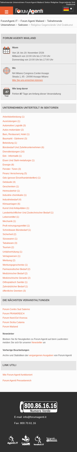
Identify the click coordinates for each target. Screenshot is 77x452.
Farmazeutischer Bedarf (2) (16, 269)
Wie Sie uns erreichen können (27, 80)
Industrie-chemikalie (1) (15, 195)
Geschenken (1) (11, 186)
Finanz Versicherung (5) (15, 173)
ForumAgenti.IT (9, 21)
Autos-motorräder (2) (13, 130)
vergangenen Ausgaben (41, 355)
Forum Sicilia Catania (13, 322)
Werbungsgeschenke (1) (15, 265)
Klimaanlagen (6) (11, 204)
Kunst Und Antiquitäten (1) (16, 208)
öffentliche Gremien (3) (14, 291)
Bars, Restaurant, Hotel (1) (16, 134)
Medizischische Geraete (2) (16, 278)
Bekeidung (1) (10, 143)
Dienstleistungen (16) (13, 152)
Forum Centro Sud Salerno (16, 309)
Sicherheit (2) (9, 234)
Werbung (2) (9, 260)
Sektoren (23, 25)
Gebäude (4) (9, 182)
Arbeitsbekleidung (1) (13, 117)
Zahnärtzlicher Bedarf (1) (15, 286)
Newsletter (37, 342)
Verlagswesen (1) (11, 256)
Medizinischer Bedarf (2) (15, 273)
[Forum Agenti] (29, 14)
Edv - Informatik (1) (12, 156)
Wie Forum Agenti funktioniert (17, 374)
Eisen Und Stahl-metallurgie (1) (19, 160)
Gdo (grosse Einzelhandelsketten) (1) (22, 178)
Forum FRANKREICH (13, 313)
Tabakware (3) (10, 243)
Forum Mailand (10, 327)
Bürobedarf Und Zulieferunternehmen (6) (23, 147)
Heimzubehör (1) (11, 191)
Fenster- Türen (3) (12, 169)
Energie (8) (8, 165)
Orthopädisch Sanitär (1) (15, 282)
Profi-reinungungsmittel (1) (16, 226)
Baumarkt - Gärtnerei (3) (15, 138)
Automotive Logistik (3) (14, 125)
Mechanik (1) (9, 221)
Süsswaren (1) (10, 239)
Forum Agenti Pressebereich (17, 380)
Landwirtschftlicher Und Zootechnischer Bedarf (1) (28, 213)
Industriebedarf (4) (12, 199)
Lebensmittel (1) (11, 217)
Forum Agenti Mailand (32, 21)
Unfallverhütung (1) (12, 252)
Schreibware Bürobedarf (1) (17, 230)
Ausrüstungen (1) (11, 121)
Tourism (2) (8, 247)
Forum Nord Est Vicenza (15, 318)
